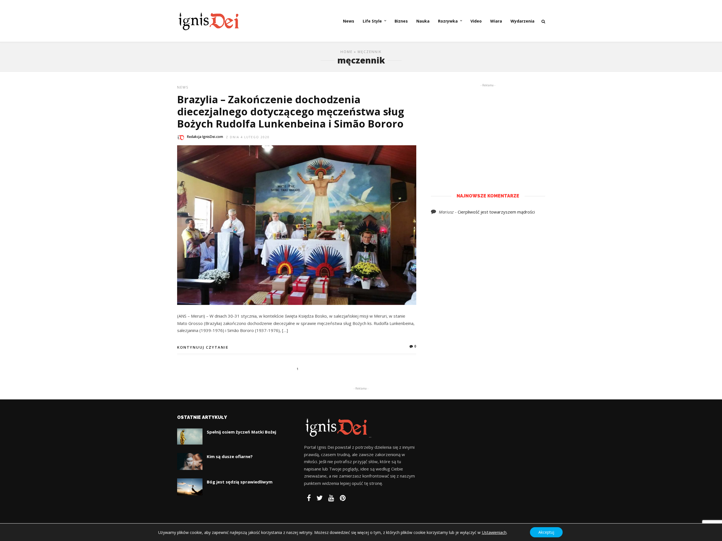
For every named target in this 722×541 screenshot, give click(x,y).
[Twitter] (319, 497)
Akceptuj (546, 532)
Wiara (496, 21)
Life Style (372, 21)
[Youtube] (331, 497)
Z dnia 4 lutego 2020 (248, 137)
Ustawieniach (494, 532)
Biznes (401, 21)
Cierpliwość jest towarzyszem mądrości (496, 212)
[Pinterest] (343, 497)
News (348, 21)
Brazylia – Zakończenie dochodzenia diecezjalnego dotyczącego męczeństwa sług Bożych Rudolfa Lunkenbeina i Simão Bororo (290, 112)
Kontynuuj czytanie (202, 347)
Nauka (423, 21)
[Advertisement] (488, 130)
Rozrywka (448, 21)
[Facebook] (309, 497)
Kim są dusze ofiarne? (230, 456)
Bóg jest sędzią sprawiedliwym (239, 482)
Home (346, 51)
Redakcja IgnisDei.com (205, 136)
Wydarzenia (522, 21)
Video (476, 21)
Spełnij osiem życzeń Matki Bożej (241, 432)
